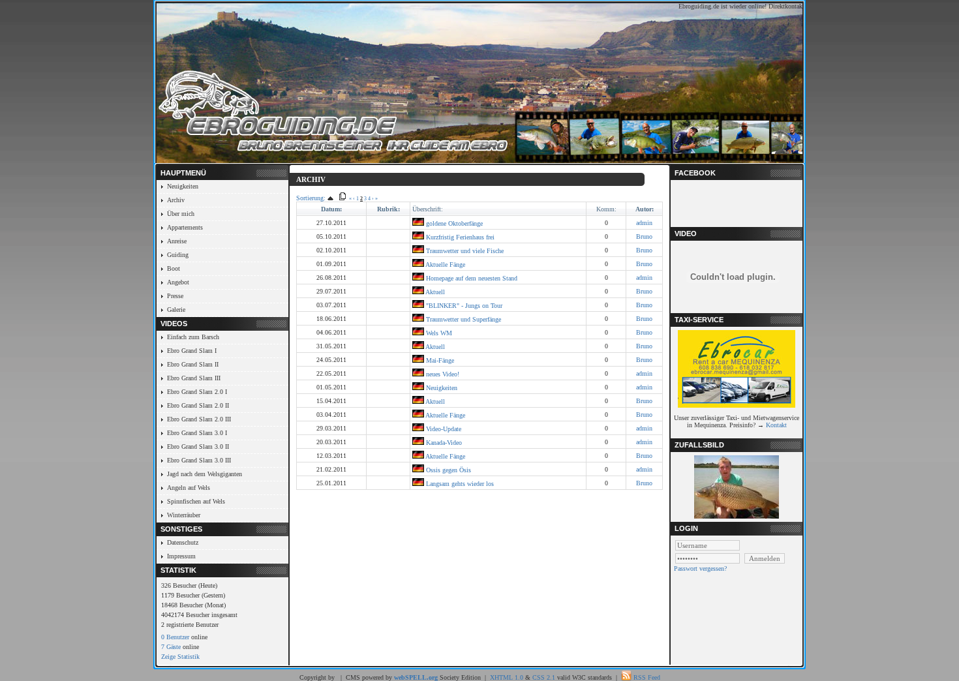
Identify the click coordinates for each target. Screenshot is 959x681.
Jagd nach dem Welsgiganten (204, 473)
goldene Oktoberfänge (453, 223)
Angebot (178, 282)
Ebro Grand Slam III (194, 378)
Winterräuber (183, 515)
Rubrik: (388, 209)
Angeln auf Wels (188, 487)
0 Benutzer (175, 637)
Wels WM (438, 333)
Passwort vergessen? (700, 568)
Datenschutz (182, 542)
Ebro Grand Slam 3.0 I (197, 432)
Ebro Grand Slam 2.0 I (197, 391)
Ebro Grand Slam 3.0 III (199, 460)
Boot (173, 268)
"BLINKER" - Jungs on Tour (463, 305)
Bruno (644, 236)
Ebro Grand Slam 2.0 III (199, 419)
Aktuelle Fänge (444, 264)
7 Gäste (171, 646)
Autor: (644, 209)
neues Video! (441, 374)
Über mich (180, 213)
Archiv (176, 200)
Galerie (176, 309)
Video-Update (442, 428)
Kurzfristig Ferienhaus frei (459, 237)
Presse (175, 295)
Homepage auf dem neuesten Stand (470, 278)
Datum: (331, 209)
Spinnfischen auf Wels (196, 501)
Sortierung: (311, 198)
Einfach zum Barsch (193, 336)
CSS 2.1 (543, 677)
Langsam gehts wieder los (459, 483)
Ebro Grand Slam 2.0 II (198, 405)
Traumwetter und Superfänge (462, 319)
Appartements (185, 227)
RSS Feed (646, 677)
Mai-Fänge (439, 360)
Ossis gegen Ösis (447, 470)
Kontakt (776, 425)
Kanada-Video (443, 442)
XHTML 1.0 (506, 677)
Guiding (178, 254)
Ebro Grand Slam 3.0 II (198, 446)
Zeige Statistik (180, 656)
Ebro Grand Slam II (193, 364)
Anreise (177, 241)
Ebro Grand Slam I (192, 350)
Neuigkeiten (182, 186)
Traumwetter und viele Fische (464, 250)
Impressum (181, 556)
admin (644, 222)
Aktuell (434, 291)
